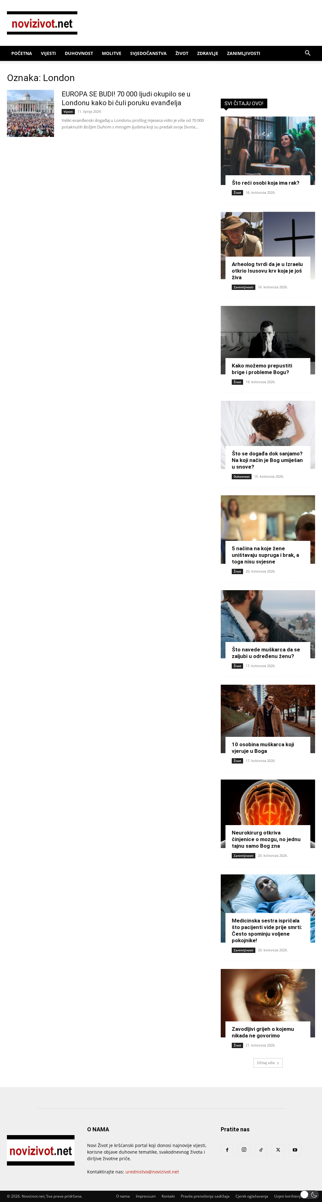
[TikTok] (261, 1150)
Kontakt (168, 1196)
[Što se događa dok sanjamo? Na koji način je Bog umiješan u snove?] (268, 435)
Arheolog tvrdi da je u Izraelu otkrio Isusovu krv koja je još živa (267, 270)
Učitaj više (266, 1062)
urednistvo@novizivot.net (152, 1172)
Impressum (146, 1196)
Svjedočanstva (148, 53)
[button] (307, 54)
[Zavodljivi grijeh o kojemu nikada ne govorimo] (268, 1003)
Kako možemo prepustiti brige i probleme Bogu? (262, 368)
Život (181, 53)
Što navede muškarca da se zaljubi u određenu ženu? (266, 652)
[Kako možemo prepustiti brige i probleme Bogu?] (268, 340)
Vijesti (48, 53)
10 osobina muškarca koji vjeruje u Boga (263, 747)
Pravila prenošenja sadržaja (205, 1196)
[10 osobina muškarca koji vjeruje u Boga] (268, 719)
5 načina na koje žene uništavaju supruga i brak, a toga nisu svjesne (265, 555)
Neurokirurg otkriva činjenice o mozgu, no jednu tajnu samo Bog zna (266, 839)
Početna (21, 53)
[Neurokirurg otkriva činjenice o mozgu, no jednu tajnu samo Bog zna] (268, 814)
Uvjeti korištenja (288, 1196)
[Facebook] (227, 1150)
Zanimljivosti (243, 53)
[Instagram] (244, 1150)
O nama (123, 1196)
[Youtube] (295, 1150)
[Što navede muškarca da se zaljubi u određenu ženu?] (268, 624)
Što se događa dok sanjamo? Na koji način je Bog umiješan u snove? (267, 460)
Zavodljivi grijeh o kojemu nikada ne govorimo (263, 1032)
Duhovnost (79, 53)
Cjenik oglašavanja (252, 1196)
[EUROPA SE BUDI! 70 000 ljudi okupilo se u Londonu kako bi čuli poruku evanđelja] (30, 113)
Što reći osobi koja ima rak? (265, 183)
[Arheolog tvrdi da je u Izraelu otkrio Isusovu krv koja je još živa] (268, 245)
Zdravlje (207, 53)
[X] (278, 1150)
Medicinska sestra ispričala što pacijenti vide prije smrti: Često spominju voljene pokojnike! (267, 930)
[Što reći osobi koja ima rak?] (268, 151)
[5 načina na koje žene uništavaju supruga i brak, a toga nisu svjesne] (268, 529)
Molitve (111, 53)
